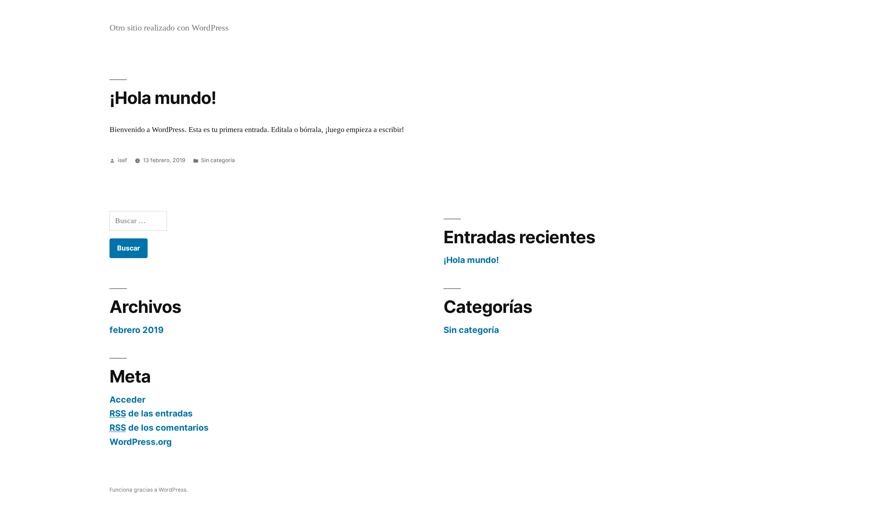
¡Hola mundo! (162, 97)
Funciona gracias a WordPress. (148, 489)
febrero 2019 (136, 330)
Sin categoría (218, 160)
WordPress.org (140, 442)
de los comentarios (159, 427)
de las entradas (151, 413)
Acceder (127, 399)
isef (122, 160)
